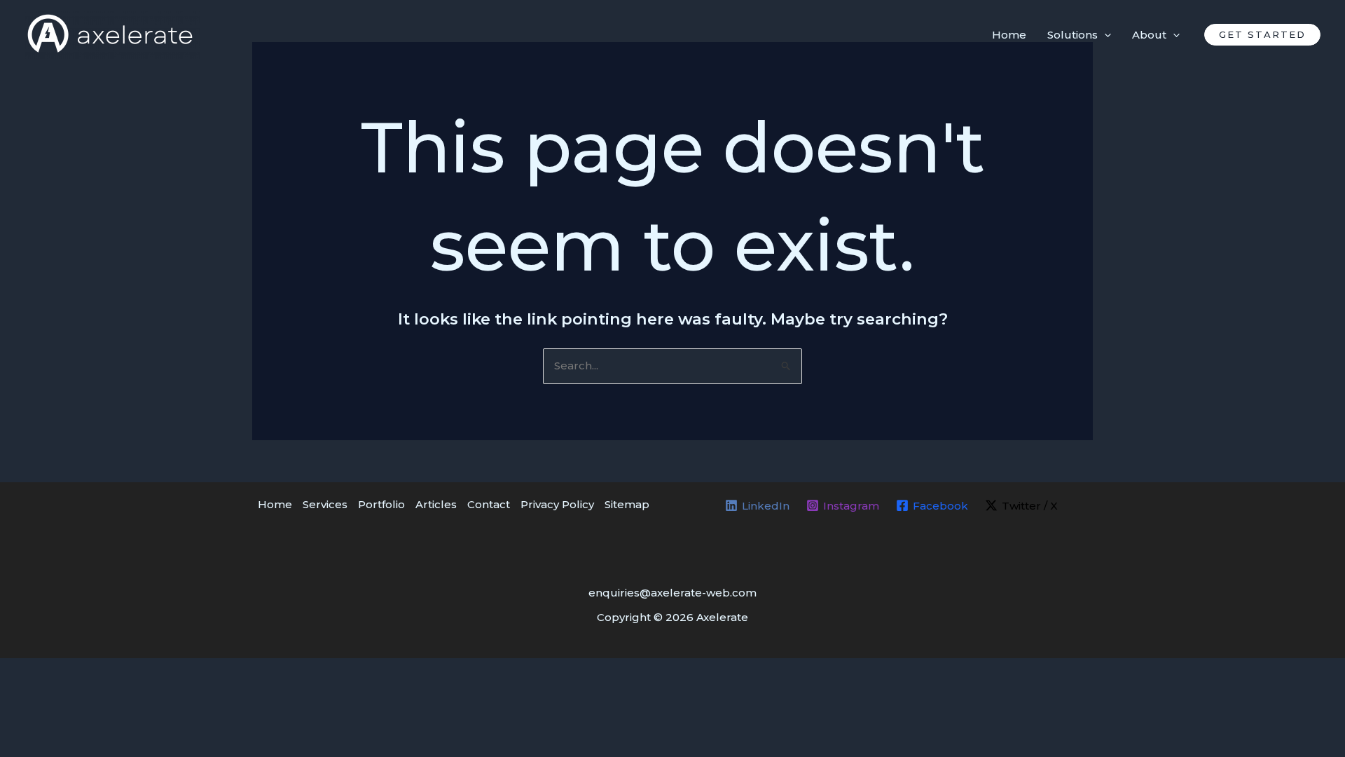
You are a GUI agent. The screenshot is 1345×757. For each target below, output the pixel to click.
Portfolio (381, 504)
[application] (1104, 35)
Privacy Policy (557, 504)
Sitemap (627, 504)
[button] (1262, 35)
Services (325, 504)
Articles (436, 504)
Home (275, 504)
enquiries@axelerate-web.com (672, 592)
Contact (488, 504)
